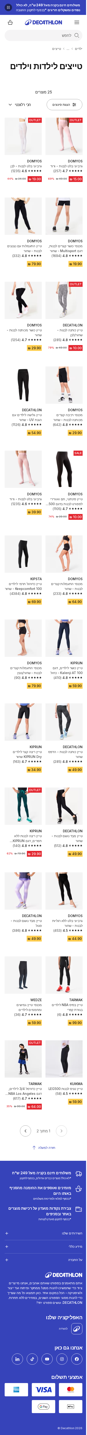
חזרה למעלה (46, 1148)
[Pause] (8, 7)
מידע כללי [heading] (72, 1225)
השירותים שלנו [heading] (68, 1212)
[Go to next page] (25, 1131)
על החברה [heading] (72, 1239)
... (68, 49)
